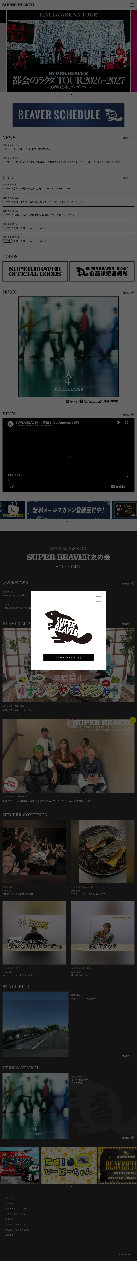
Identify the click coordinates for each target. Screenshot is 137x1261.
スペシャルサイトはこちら (68, 657)
